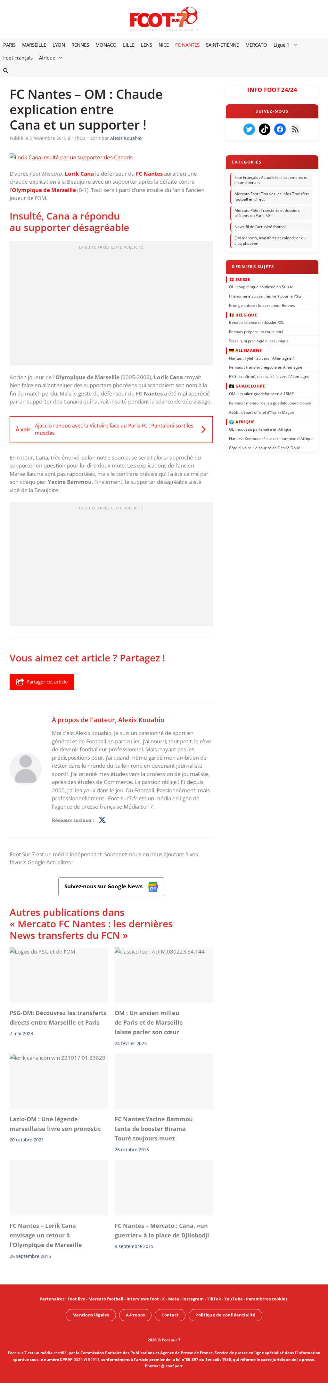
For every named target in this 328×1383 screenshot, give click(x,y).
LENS (146, 45)
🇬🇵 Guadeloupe (247, 386)
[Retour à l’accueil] (164, 18)
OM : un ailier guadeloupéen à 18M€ (261, 393)
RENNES (80, 45)
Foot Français (18, 57)
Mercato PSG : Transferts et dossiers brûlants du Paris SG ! (267, 213)
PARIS (9, 45)
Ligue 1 (282, 45)
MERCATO (256, 45)
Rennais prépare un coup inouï (256, 331)
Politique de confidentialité (225, 1315)
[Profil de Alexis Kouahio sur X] (102, 820)
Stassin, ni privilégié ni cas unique (259, 341)
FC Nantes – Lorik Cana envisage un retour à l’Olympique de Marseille (46, 1235)
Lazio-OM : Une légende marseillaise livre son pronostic (55, 1123)
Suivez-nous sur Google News (104, 886)
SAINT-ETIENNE (222, 45)
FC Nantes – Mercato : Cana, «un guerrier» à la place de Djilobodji (162, 1230)
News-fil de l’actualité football (260, 226)
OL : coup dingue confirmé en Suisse (261, 286)
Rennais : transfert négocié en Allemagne (265, 367)
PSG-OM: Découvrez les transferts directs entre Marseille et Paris (58, 1017)
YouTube (233, 1299)
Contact (170, 1315)
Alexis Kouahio (141, 719)
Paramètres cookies (266, 1299)
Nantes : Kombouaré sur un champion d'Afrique (271, 438)
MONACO (106, 45)
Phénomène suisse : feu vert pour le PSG (265, 296)
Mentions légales (90, 1315)
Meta (173, 1299)
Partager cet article (47, 681)
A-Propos (135, 1315)
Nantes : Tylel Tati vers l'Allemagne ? (261, 358)
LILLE (129, 45)
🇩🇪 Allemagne (245, 350)
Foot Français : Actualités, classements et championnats (271, 180)
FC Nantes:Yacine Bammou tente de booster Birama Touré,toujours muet (154, 1128)
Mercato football (105, 1299)
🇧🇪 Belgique (243, 315)
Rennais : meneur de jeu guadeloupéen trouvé (270, 402)
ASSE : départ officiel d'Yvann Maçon (261, 412)
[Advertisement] (111, 305)
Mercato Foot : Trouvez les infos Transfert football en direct (271, 196)
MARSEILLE (34, 45)
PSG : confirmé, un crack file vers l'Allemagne (269, 376)
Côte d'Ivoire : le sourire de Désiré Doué (264, 447)
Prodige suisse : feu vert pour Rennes (262, 305)
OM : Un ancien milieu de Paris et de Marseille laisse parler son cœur (149, 1022)
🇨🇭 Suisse (239, 279)
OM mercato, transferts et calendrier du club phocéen (270, 240)
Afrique (47, 57)
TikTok (214, 1299)
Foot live (76, 1299)
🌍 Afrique (242, 421)
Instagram (193, 1299)
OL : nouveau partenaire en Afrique (260, 429)
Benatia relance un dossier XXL (256, 322)
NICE (164, 45)
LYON (59, 45)
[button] (5, 70)
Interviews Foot (143, 1299)
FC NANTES (187, 45)
